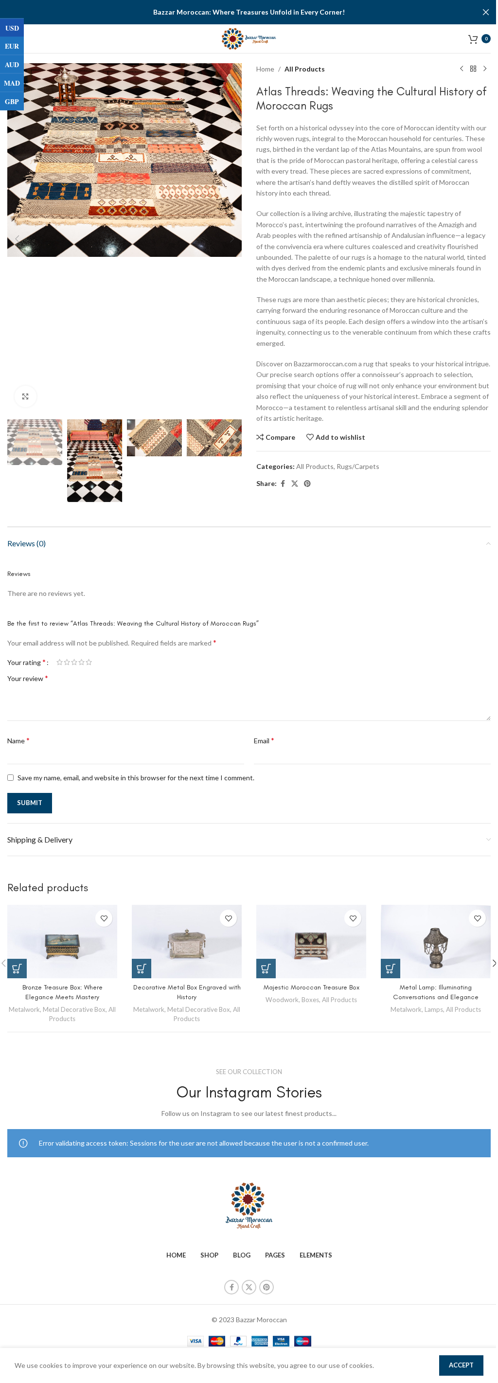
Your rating (26, 662)
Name (18, 740)
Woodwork (282, 1000)
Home (265, 69)
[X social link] (294, 483)
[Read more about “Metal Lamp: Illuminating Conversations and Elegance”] (390, 968)
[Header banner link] (249, 12)
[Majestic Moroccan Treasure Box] (311, 941)
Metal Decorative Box (74, 1009)
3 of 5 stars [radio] (74, 662)
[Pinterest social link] (307, 483)
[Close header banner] (486, 12)
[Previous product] (461, 69)
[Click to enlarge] (25, 397)
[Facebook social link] (282, 483)
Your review (27, 678)
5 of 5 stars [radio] (88, 662)
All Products (305, 69)
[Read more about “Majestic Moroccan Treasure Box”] (266, 968)
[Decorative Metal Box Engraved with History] (187, 941)
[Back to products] (473, 69)
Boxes (310, 1000)
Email (264, 740)
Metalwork (24, 1009)
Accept (461, 1365)
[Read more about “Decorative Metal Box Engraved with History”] (141, 968)
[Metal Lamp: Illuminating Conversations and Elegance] (436, 941)
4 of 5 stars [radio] (81, 662)
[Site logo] (249, 38)
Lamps (434, 1009)
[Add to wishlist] (103, 918)
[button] (17, 239)
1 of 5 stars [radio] (59, 662)
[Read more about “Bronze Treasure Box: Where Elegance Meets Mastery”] (17, 968)
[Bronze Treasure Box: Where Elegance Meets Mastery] (62, 941)
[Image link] (249, 1205)
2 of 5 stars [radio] (67, 662)
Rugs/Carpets (358, 466)
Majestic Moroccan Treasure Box (311, 987)
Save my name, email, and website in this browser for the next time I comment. (136, 777)
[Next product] (485, 69)
